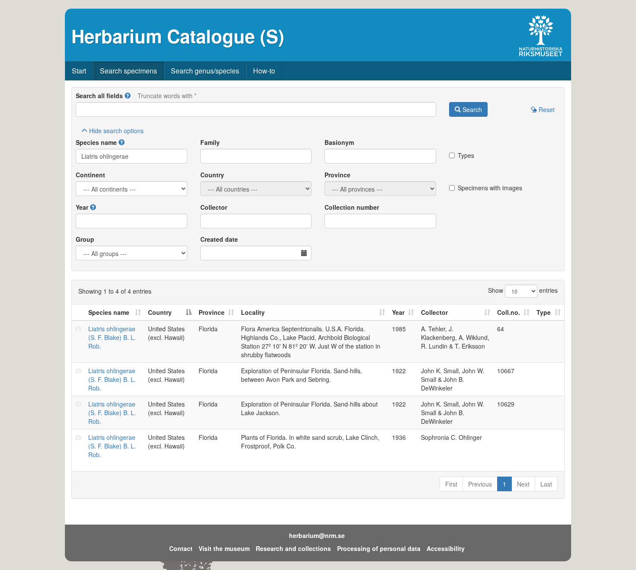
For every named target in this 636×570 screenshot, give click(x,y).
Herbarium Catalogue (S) (177, 36)
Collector (213, 207)
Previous (480, 484)
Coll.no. (508, 312)
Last (546, 484)
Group (85, 239)
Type (543, 312)
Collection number (351, 207)
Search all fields (99, 95)
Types (466, 155)
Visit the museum (224, 548)
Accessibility (446, 548)
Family (210, 142)
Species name (96, 142)
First (451, 484)
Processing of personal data (379, 548)
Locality (253, 312)
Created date (219, 239)
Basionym (339, 142)
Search (471, 109)
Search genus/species (205, 71)
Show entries (523, 290)
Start (79, 71)
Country (212, 174)
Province (337, 174)
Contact (181, 548)
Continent (90, 174)
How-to (264, 71)
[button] (128, 95)
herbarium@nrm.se (317, 535)
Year (82, 207)
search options (116, 130)
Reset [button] (546, 109)
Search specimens (128, 71)
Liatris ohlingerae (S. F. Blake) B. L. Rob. (112, 337)
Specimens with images (490, 187)
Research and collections (293, 548)
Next (523, 484)
